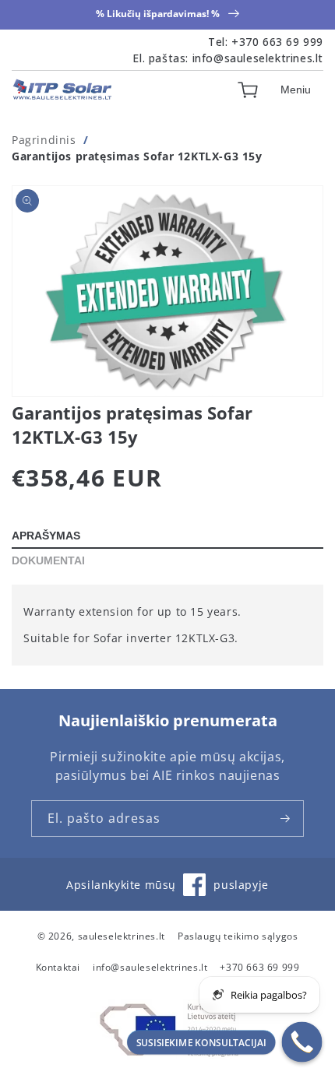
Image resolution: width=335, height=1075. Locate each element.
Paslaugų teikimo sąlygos (238, 936)
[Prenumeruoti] (286, 818)
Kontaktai (58, 967)
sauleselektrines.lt (121, 936)
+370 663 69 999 (277, 41)
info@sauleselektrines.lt (257, 58)
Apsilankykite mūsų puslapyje (167, 891)
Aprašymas (46, 535)
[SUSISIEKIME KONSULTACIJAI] (302, 1042)
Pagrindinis (44, 139)
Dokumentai (48, 560)
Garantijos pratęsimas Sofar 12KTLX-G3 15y (137, 156)
